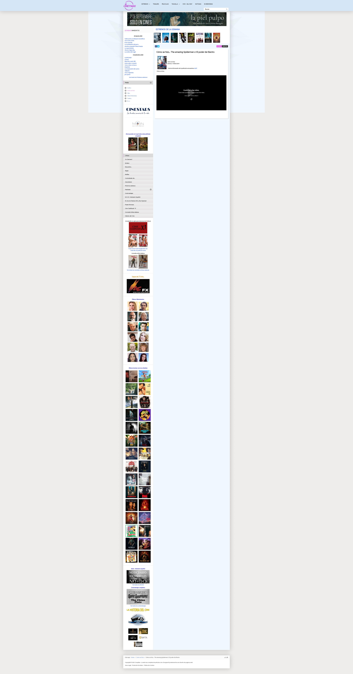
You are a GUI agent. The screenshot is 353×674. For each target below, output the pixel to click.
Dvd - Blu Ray (187, 4)
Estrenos (145, 4)
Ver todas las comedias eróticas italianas (138, 270)
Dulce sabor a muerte (131, 63)
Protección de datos (137, 665)
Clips (128, 93)
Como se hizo (131, 90)
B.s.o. (128, 101)
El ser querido (128, 42)
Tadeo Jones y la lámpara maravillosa (135, 39)
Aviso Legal (128, 665)
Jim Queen (127, 74)
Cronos (127, 59)
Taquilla (175, 4)
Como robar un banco (131, 65)
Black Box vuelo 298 (130, 61)
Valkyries (127, 71)
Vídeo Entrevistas (132, 96)
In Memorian (208, 4)
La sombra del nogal (130, 52)
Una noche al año (129, 40)
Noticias (198, 4)
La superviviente (129, 48)
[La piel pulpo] (177, 19)
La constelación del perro (132, 44)
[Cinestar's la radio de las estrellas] (138, 111)
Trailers (156, 4)
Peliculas (165, 4)
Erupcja (141, 46)
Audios (129, 88)
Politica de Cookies (149, 665)
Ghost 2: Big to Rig (129, 50)
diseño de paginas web (186, 662)
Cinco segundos (129, 72)
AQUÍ (195, 68)
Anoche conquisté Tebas (132, 46)
